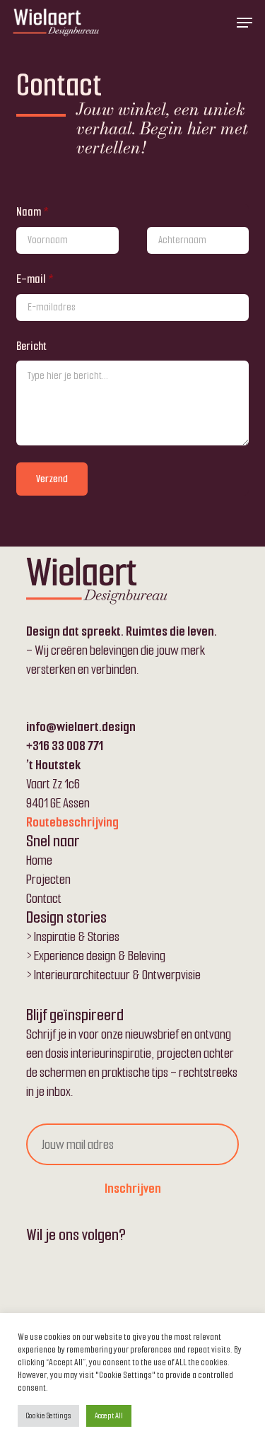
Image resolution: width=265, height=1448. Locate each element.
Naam (32, 212)
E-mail (35, 279)
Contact (43, 898)
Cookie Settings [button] (48, 1415)
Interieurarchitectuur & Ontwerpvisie (117, 974)
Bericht (31, 346)
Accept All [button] (109, 1415)
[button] (244, 23)
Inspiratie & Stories (76, 936)
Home (39, 860)
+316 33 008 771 (64, 745)
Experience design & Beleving (99, 955)
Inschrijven (133, 1188)
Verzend (52, 479)
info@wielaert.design (81, 726)
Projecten (48, 879)
